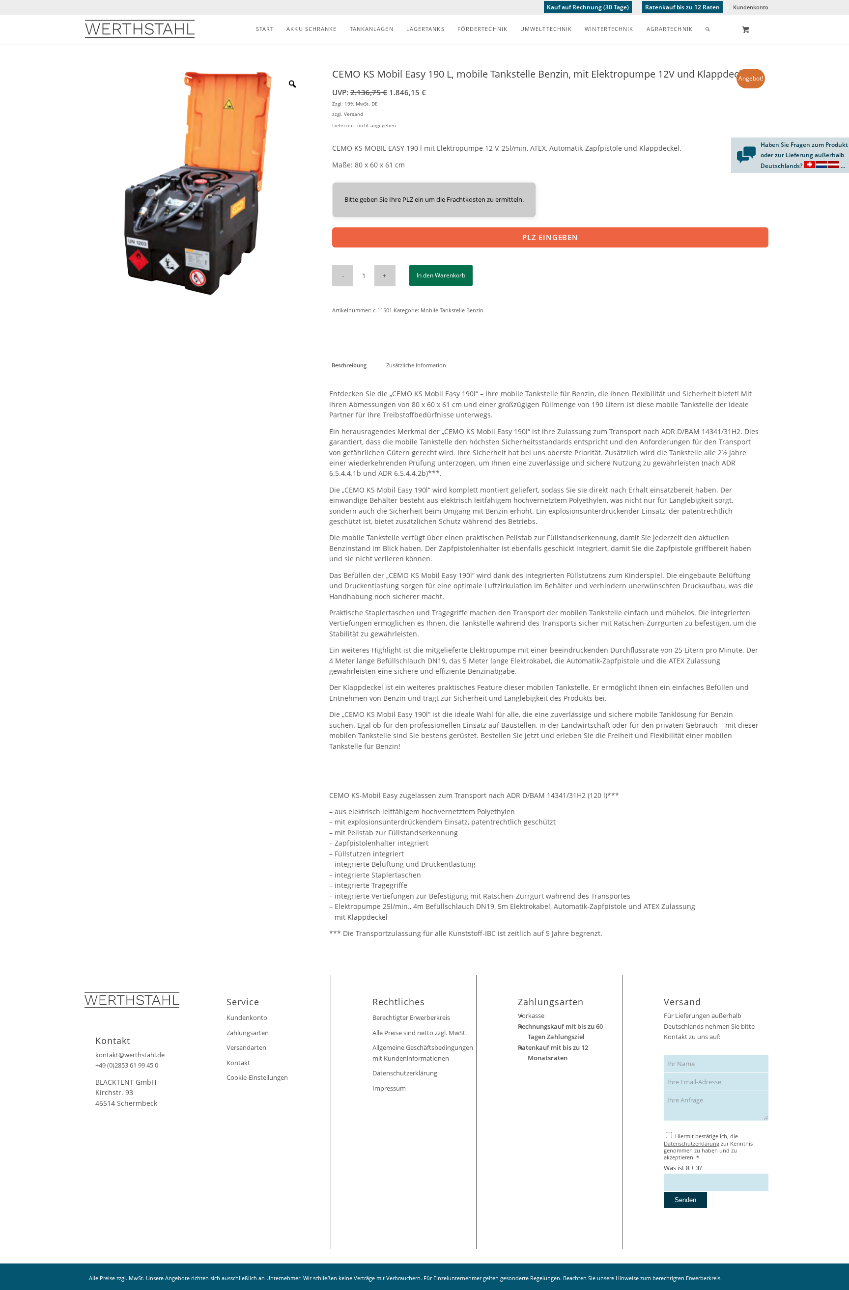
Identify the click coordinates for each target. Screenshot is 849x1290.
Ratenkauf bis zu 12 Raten (682, 7)
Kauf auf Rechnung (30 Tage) (588, 7)
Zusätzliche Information (416, 365)
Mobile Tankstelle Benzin (452, 310)
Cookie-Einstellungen (257, 1077)
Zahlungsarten (247, 1032)
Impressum (389, 1088)
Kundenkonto (750, 7)
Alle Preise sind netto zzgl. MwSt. (419, 1032)
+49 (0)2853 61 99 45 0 (126, 1065)
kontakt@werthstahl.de (130, 1054)
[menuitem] (588, 7)
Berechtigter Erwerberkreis (411, 1017)
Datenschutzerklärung (404, 1073)
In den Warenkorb (441, 275)
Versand (353, 113)
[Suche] (707, 29)
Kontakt (238, 1062)
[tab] (348, 365)
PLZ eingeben (550, 237)
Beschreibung (349, 365)
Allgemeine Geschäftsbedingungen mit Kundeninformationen (422, 1052)
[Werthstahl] (140, 29)
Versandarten (246, 1047)
